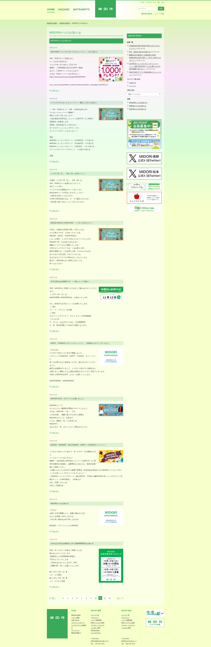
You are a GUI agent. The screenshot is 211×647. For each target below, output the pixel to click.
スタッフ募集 (159, 14)
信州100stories (95, 630)
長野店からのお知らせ (137, 106)
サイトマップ (75, 630)
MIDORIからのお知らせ (138, 103)
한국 (154, 2)
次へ (119, 598)
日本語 (142, 2)
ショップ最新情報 (96, 620)
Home (73, 611)
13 (110, 598)
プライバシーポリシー (78, 622)
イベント (132, 86)
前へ (53, 598)
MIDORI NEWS (75, 615)
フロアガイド (95, 617)
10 (96, 598)
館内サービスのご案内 (97, 622)
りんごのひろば (95, 633)
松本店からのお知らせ (137, 109)
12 (105, 598)
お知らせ (132, 83)
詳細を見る (55, 90)
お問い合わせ (75, 620)
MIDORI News (146, 14)
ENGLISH (149, 2)
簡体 (163, 2)
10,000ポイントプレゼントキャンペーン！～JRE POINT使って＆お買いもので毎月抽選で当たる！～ (144, 66)
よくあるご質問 (95, 628)
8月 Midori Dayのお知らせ (139, 52)
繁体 (158, 2)
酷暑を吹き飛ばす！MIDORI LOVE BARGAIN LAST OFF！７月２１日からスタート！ (145, 57)
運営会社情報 (75, 633)
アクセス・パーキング (97, 625)
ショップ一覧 (95, 615)
